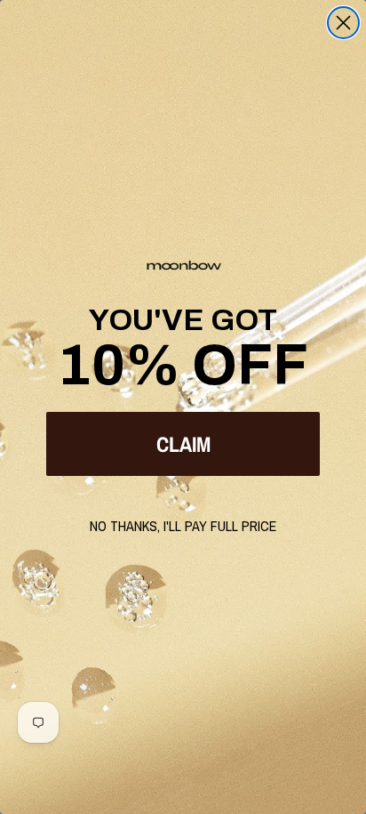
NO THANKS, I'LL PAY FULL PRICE (183, 526)
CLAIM (183, 444)
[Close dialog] (343, 22)
